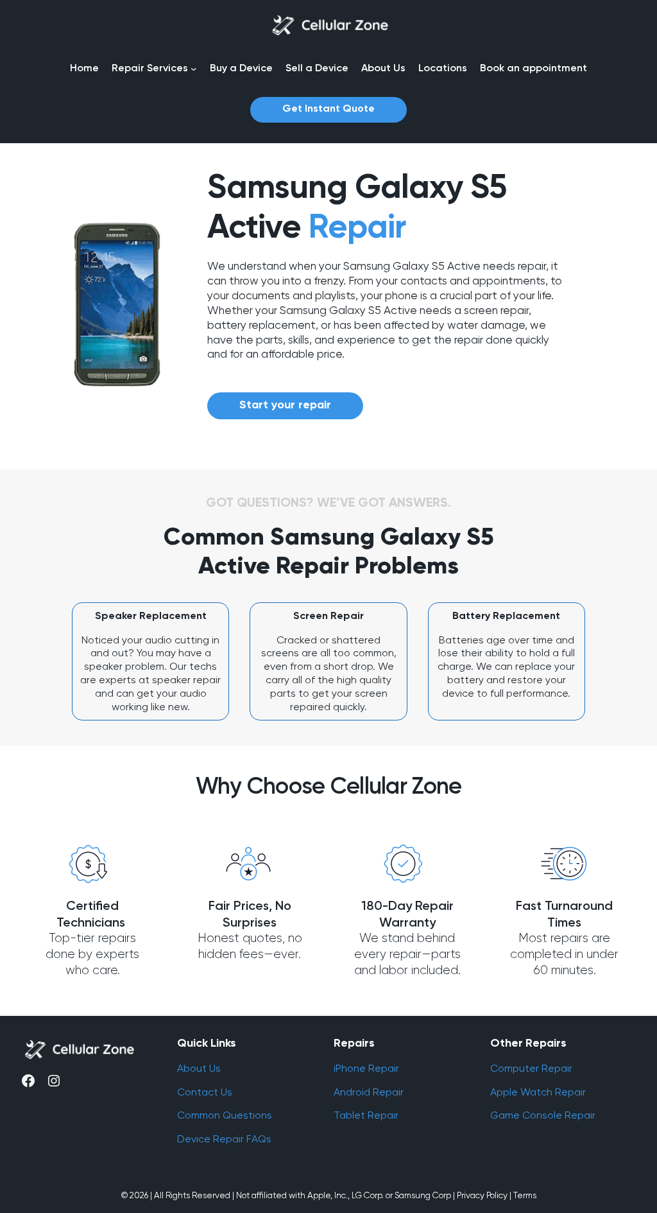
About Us (199, 1068)
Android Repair (369, 1092)
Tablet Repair (366, 1115)
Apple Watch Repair (538, 1092)
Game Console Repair (542, 1115)
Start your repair (285, 405)
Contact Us (204, 1092)
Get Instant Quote (328, 109)
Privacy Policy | (484, 1195)
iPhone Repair (366, 1068)
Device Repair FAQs (224, 1139)
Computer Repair (531, 1068)
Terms (524, 1195)
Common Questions (224, 1115)
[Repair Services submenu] (194, 68)
